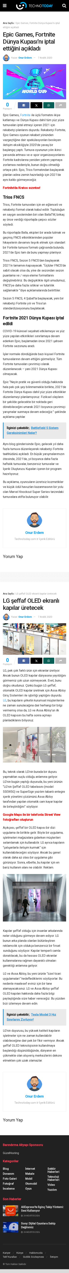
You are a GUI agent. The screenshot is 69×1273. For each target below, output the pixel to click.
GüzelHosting (11, 1153)
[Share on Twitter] (36, 105)
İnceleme (9, 1188)
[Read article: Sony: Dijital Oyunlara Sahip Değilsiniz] (10, 1227)
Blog (6, 1168)
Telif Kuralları (10, 1256)
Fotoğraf (8, 1183)
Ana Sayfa (8, 23)
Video (51, 1184)
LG (4, 700)
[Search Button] (64, 5)
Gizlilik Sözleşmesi (33, 1256)
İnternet (30, 1168)
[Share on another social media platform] (60, 105)
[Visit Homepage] (34, 6)
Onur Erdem (25, 57)
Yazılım (52, 1189)
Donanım (8, 1173)
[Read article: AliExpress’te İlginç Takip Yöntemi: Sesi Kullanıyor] (10, 1210)
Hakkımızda (36, 1252)
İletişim (54, 1256)
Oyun (28, 1188)
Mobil (28, 1178)
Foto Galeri (10, 1178)
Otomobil (31, 1183)
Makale (29, 1173)
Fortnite (25, 115)
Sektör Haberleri (53, 1170)
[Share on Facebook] (24, 105)
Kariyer (6, 1252)
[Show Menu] (5, 5)
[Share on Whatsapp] (48, 105)
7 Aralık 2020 (45, 57)
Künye (19, 1252)
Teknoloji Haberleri (53, 1178)
